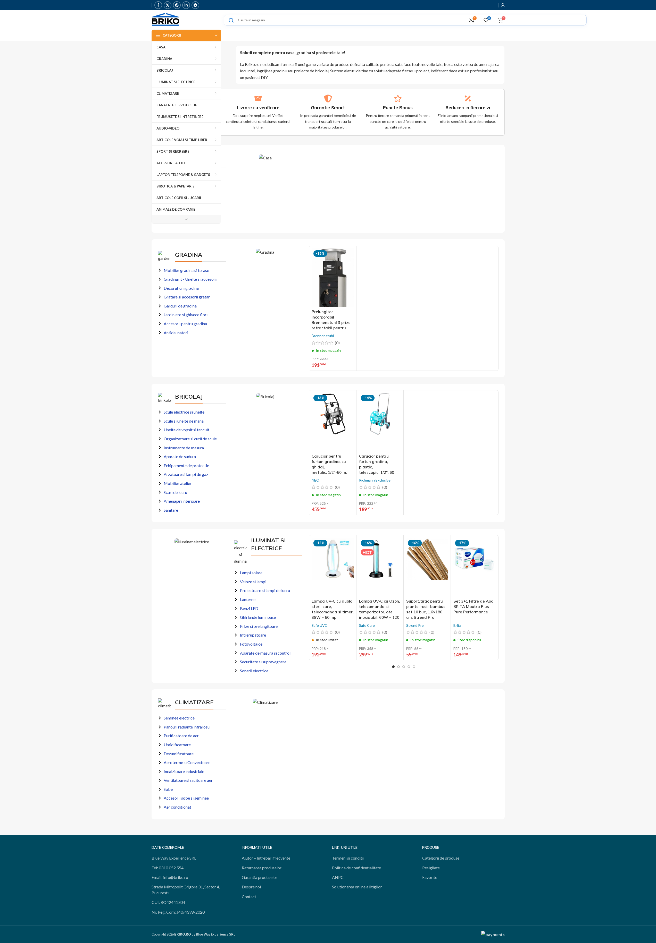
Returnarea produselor (261, 867)
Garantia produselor (259, 877)
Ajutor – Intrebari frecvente (266, 857)
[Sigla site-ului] (166, 19)
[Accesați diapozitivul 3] (403, 666)
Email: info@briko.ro (170, 877)
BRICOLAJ (189, 396)
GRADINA (188, 254)
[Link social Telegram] (195, 5)
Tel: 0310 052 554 (168, 867)
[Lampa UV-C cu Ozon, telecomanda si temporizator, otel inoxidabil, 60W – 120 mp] (380, 567)
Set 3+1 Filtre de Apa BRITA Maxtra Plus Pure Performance (473, 606)
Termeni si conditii (348, 857)
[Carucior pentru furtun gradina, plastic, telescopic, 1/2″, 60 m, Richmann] (380, 422)
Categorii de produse (440, 857)
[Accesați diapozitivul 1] (393, 666)
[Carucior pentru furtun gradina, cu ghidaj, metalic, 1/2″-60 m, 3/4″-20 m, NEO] (332, 422)
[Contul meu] (503, 5)
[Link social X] (167, 5)
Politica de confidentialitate (356, 867)
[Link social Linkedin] (186, 5)
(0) (337, 343)
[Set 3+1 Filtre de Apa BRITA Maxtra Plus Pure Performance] (474, 567)
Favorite (429, 877)
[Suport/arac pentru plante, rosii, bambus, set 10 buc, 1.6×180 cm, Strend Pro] (427, 567)
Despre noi (251, 886)
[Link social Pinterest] (177, 5)
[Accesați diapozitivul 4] (409, 666)
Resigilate (431, 867)
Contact (249, 896)
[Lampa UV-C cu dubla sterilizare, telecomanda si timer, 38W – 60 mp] (332, 567)
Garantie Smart (328, 107)
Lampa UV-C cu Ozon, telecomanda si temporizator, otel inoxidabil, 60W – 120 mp (379, 612)
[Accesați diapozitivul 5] (414, 666)
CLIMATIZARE (194, 702)
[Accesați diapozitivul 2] (398, 666)
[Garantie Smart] (328, 98)
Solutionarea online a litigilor (357, 886)
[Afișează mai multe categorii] (186, 219)
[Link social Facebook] (158, 5)
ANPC (338, 877)
